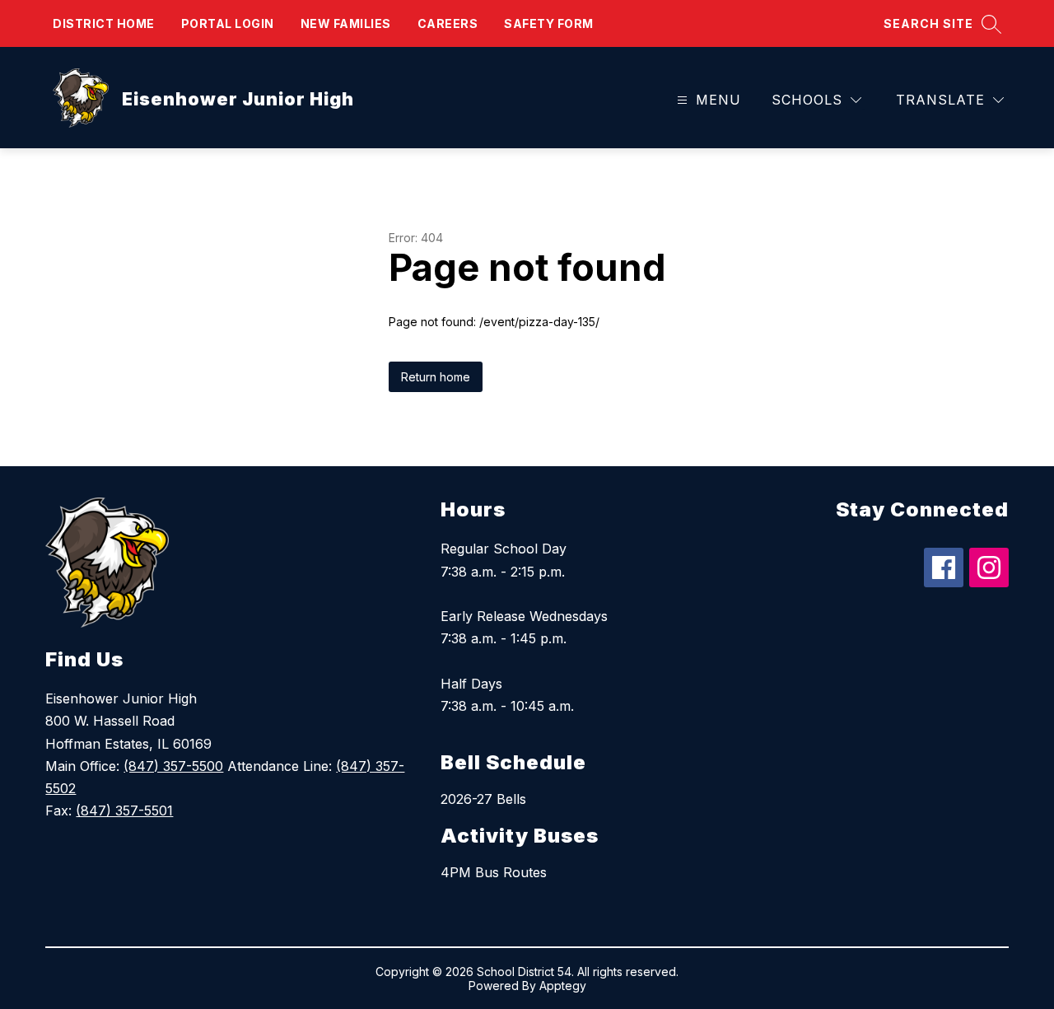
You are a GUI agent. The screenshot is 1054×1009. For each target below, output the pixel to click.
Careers (447, 23)
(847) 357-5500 (173, 766)
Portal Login (227, 23)
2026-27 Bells (483, 799)
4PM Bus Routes (494, 872)
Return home (435, 377)
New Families (346, 23)
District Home (104, 23)
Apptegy (562, 986)
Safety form (549, 23)
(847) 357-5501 (124, 810)
